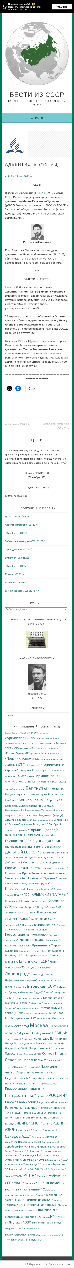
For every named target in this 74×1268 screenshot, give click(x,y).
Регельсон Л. (61, 1102)
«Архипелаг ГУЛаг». (20, 738)
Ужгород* (42, 1176)
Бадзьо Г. (63, 781)
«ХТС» (21, 764)
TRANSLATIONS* (28, 733)
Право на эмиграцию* (43, 1083)
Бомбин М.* (11, 800)
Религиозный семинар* (22, 1107)
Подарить (61, 6)
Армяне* (31, 776)
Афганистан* (28, 781)
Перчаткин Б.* (38, 1072)
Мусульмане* (43, 1033)
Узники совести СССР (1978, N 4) (22, 590)
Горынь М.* (23, 830)
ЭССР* (48, 1216)
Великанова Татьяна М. (40, 810)
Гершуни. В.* (40, 824)
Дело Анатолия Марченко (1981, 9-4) (56, 425)
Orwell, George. (12, 733)
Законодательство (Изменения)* (50, 873)
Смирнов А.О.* (22, 1151)
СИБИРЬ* (22, 1123)
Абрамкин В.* (34, 765)
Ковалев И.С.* (48, 925)
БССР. (55, 781)
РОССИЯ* (57, 1095)
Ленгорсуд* (44, 967)
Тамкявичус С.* (32, 1164)
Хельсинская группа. (15, 1195)
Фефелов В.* (32, 1183)
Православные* (16, 1088)
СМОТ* (37, 1123)
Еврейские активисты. (23, 867)
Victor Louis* (42, 733)
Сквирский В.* (44, 1146)
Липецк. (42, 980)
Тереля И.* (47, 1164)
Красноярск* (53, 939)
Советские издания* (52, 1151)
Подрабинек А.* (17, 1078)
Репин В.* (45, 1107)
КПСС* (26, 894)
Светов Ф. (51, 1136)
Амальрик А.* (43, 770)
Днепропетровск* (54, 857)
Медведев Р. (37, 1003)
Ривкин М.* (59, 1107)
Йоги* (17, 894)
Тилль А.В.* (34, 1168)
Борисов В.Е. (55, 800)
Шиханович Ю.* (49, 1210)
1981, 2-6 (40, 192)
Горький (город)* (44, 829)
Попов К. (10, 1083)
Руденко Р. (19, 1117)
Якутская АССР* (20, 1222)
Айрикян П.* (12, 770)
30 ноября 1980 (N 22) (17, 557)
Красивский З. (12, 940)
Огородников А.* (40, 1048)
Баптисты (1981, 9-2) (19, 424)
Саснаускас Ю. (50, 1130)
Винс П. (23, 815)
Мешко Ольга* (40, 1013)
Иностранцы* (16, 888)
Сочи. (45, 1155)
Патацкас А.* (33, 1067)
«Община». (32, 753)
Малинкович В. (36, 998)
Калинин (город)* (24, 906)
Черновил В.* (13, 1204)
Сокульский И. (12, 1155)
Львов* (48, 992)
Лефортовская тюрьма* (21, 980)
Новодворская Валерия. (32, 1043)
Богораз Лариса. (38, 794)
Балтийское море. (15, 788)
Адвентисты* (54, 764)
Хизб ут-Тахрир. (35, 1195)
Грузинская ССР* (18, 841)
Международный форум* (28, 1008)
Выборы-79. (27, 824)
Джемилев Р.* (36, 857)
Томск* (9, 1176)
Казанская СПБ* (31, 901)
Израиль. (14, 883)
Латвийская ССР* (33, 961)
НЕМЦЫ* (60, 1032)
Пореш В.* (21, 1083)
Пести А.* (50, 1072)
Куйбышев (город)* (30, 950)
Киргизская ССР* (43, 918)
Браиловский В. (30, 805)
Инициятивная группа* (34, 883)
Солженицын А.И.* (31, 1155)
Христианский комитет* (21, 1199)
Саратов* (37, 1130)
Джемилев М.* (20, 857)
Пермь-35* (24, 1072)
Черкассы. (57, 1200)
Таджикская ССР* (14, 1164)
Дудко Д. (46, 862)
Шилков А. (32, 1210)
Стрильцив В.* (30, 1159)
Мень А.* (28, 1013)
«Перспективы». (49, 753)
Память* (9, 1067)
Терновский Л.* (17, 1168)
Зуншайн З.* (51, 878)
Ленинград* (17, 973)
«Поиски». (13, 758)
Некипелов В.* (44, 1038)
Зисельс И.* (35, 878)
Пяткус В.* (42, 1095)
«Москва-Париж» (14, 753)
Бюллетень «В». (14, 810)
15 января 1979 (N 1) (16, 574)
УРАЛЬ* (18, 1176)
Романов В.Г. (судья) (34, 1112)
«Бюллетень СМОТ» (29, 743)
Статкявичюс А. (13, 1159)
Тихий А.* (46, 1169)
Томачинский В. (59, 1169)
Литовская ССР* (41, 986)
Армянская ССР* (49, 776)
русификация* (54, 1235)
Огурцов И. (58, 1048)
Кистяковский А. (13, 925)
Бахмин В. (57, 789)
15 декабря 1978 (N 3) (16, 582)
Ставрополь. (55, 1155)
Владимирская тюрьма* (18, 819)
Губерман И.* (52, 846)
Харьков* (50, 1189)
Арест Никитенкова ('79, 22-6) (22, 524)
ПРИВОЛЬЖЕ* (37, 1060)
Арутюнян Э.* (12, 781)
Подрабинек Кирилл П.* (44, 1078)
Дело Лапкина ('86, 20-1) (19, 516)
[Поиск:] (37, 715)
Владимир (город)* (51, 815)
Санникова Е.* (24, 1129)
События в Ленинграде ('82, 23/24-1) (25, 541)
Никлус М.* (11, 1043)
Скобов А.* (59, 1146)
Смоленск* (36, 1150)
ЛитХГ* (9, 986)
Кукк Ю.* (46, 950)
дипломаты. (38, 1222)
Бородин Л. (12, 805)
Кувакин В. (11, 950)
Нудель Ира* (12, 1048)
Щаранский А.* (15, 1216)
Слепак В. (10, 1151)
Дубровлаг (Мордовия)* (22, 862)
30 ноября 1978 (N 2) (16, 565)
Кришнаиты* (42, 945)
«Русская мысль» (30, 758)
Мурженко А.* (27, 1033)
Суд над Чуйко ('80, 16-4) (18, 549)
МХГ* (13, 997)
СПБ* (46, 1123)
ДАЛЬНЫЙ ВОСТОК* (22, 852)
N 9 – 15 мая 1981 (18, 176)
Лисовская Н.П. (53, 980)
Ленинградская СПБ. (41, 974)
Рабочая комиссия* (20, 1102)
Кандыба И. (55, 907)
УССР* (30, 1175)
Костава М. (54, 935)
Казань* (43, 901)
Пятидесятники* (20, 1095)
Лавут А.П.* (17, 955)
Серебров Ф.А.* (15, 1146)
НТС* (7, 1038)
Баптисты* (37, 788)
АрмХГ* (22, 776)
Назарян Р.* (17, 1039)
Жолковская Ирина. (18, 873)
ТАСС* (65, 1160)
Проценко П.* (36, 1088)
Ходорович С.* (53, 1194)
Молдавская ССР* (23, 1018)
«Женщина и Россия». (28, 748)
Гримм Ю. (50, 834)
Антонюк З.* (57, 770)
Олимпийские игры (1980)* (29, 1054)
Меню (39, 117)
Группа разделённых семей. (24, 846)
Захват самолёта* (16, 878)
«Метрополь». (50, 748)
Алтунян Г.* (27, 770)
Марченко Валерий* (17, 1002)
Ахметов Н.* (45, 781)
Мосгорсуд (20, 1026)
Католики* (29, 912)
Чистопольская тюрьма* (40, 1204)
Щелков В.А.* (34, 1216)
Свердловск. (37, 1137)
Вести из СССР (37, 94)
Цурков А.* (45, 1199)
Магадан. (23, 998)
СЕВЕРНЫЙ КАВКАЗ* (38, 1117)
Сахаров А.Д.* (18, 1136)
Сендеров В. (34, 1141)
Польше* (63, 1078)
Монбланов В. (44, 1018)
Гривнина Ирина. (15, 834)
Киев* (24, 918)
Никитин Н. (61, 1038)
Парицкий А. (20, 1067)
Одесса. (10, 1053)
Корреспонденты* (18, 934)
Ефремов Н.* (61, 868)
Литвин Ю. (19, 987)
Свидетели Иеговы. (16, 1141)
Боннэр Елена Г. (32, 800)
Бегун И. (10, 794)
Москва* (40, 1025)
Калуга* (42, 906)
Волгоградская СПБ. (43, 820)
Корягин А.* (40, 934)
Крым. (57, 945)
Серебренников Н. (51, 1142)
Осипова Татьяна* (54, 1053)
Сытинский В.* (54, 1160)
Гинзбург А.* (56, 824)
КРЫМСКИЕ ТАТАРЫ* (49, 894)
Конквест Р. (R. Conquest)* (36, 929)
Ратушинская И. (45, 1102)
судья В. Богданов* (30, 1239)
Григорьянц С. (35, 834)
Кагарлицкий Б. (14, 900)
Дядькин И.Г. (58, 862)
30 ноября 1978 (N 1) (16, 532)
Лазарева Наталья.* (37, 955)
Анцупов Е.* (11, 776)
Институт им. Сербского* (40, 889)
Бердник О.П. (23, 794)
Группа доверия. (46, 840)
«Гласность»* (47, 743)
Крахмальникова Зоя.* (18, 945)
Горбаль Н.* (11, 830)
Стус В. (43, 1159)
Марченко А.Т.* (54, 998)
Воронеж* (14, 824)
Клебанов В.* (30, 924)
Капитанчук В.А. (13, 912)
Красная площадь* (32, 939)
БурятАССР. (49, 805)
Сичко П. (29, 1146)
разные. (43, 1235)
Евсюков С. (47, 868)
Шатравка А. (20, 1210)
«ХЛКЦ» (10, 765)
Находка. (28, 1039)
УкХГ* (19, 1182)
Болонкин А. (56, 794)
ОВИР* (24, 1048)
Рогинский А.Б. (13, 1112)
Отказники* (16, 1059)
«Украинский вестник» (52, 759)
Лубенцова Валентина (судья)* (25, 992)
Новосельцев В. (55, 1043)
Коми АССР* (16, 929)
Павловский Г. (55, 1060)
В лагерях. (32, 815)
